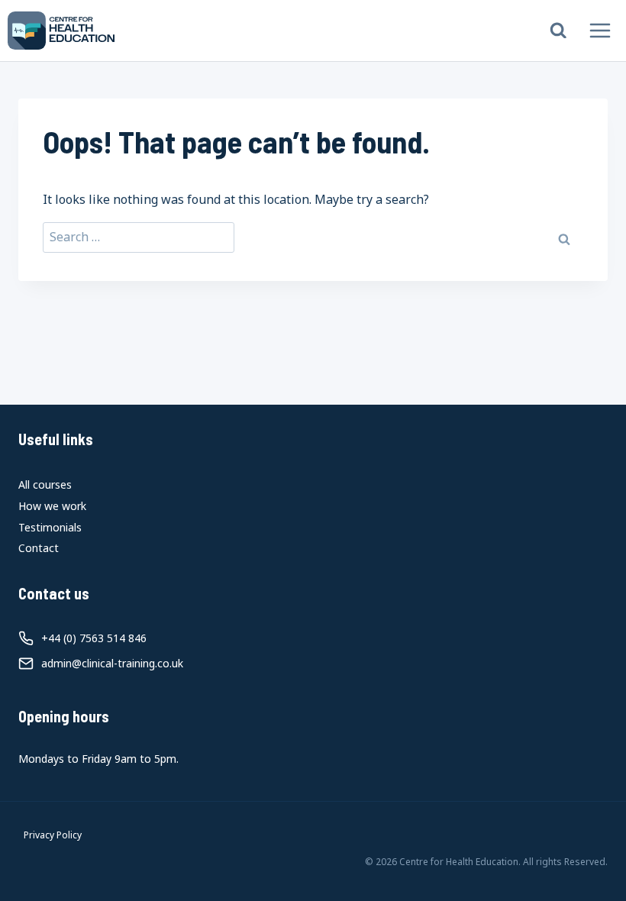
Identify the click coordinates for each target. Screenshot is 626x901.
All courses (45, 484)
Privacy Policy (53, 834)
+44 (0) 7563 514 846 (94, 638)
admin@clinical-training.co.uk (112, 663)
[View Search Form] (558, 31)
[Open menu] (599, 30)
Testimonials (50, 527)
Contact (38, 548)
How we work (52, 506)
